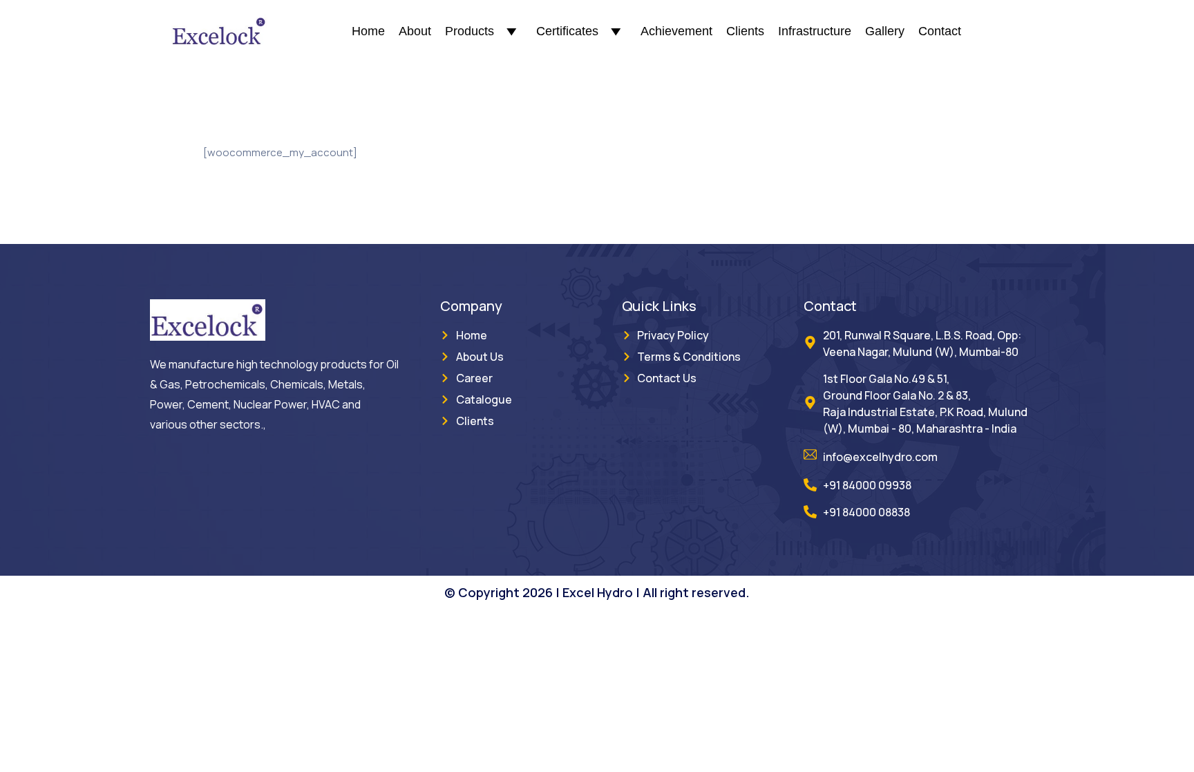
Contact (939, 31)
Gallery (884, 31)
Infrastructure (814, 31)
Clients (745, 31)
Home (368, 31)
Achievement (676, 31)
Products (469, 31)
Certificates (567, 31)
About (415, 31)
